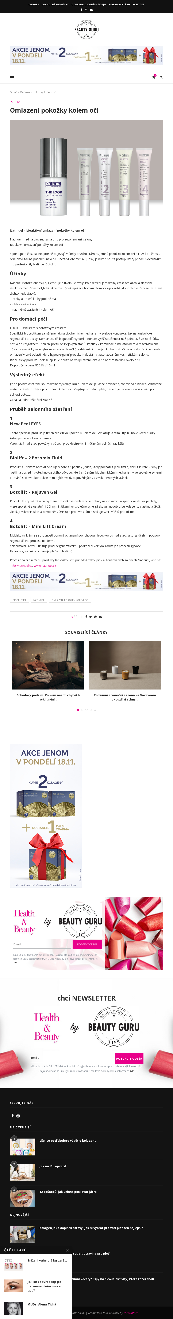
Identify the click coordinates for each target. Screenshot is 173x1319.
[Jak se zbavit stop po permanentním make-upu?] (13, 1285)
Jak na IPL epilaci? (52, 1166)
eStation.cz (131, 1313)
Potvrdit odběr (87, 944)
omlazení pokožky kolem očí (70, 600)
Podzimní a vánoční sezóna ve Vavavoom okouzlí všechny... (125, 697)
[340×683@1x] (46, 747)
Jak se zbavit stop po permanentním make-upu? (44, 1285)
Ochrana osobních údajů (89, 4)
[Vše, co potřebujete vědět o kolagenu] (22, 1147)
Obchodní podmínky (55, 4)
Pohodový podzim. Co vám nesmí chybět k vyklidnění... (48, 697)
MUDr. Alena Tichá (41, 1304)
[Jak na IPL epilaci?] (22, 1172)
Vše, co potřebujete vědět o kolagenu (67, 1141)
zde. (15, 962)
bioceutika (19, 600)
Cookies (33, 4)
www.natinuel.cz (45, 566)
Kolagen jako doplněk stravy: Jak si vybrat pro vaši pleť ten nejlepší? (91, 1228)
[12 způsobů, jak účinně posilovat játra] (22, 1198)
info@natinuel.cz (21, 566)
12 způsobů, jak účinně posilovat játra (68, 1192)
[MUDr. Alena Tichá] (13, 1308)
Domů (14, 92)
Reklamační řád (119, 4)
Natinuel (39, 600)
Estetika (15, 102)
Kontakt (139, 4)
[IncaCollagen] (86, 48)
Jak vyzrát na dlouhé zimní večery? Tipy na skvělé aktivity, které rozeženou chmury (96, 1281)
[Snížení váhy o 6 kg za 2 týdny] (13, 1264)
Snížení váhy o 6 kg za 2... (47, 1260)
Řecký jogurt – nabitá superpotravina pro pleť (74, 1253)
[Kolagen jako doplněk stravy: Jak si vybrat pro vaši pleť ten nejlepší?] (22, 1234)
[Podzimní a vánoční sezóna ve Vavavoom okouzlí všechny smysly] (125, 665)
